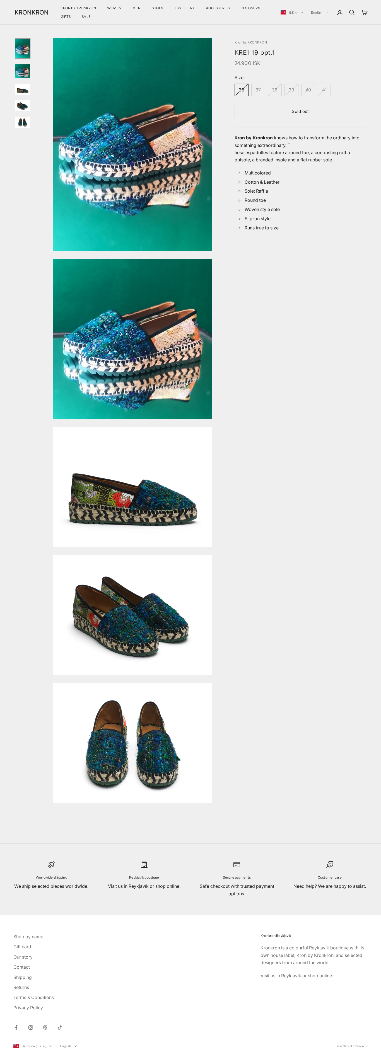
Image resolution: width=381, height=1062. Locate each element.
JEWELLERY (184, 8)
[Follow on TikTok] (59, 1027)
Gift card (22, 946)
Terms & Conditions (33, 997)
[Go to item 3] (22, 89)
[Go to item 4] (22, 106)
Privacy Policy (28, 1007)
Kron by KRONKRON (251, 42)
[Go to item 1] (22, 48)
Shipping (22, 977)
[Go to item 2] (22, 71)
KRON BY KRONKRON (78, 8)
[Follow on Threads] (45, 1027)
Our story (23, 957)
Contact (21, 967)
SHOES (157, 8)
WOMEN (114, 8)
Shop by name (28, 936)
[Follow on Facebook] (16, 1027)
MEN (136, 8)
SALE (86, 16)
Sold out (300, 111)
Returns (21, 987)
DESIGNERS (250, 8)
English (316, 12)
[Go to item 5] (22, 122)
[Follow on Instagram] (30, 1027)
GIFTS (66, 16)
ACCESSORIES (218, 8)
